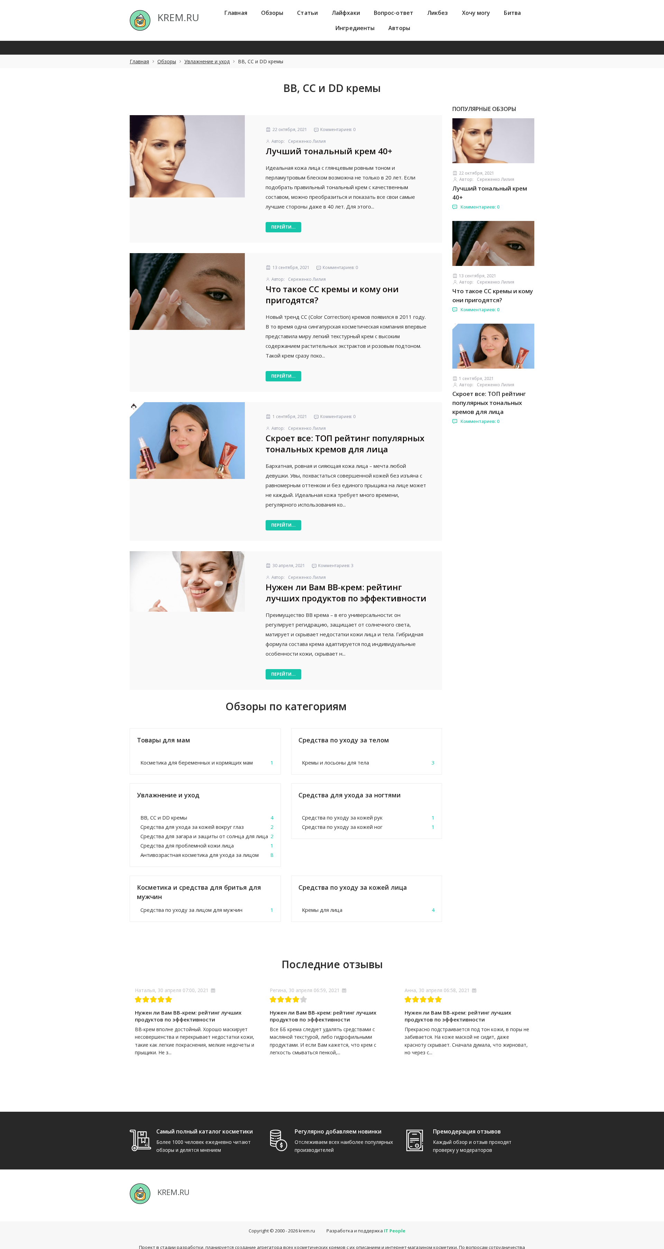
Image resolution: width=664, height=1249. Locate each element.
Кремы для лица (322, 909)
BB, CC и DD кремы (163, 817)
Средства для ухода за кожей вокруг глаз (192, 826)
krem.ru (307, 1231)
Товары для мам (163, 740)
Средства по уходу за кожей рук (342, 817)
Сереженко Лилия (307, 141)
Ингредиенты (355, 28)
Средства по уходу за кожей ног (342, 826)
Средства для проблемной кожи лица (187, 845)
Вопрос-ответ (393, 13)
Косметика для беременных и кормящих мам (196, 762)
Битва (512, 13)
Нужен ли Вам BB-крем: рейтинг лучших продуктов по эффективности (346, 592)
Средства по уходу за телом (343, 740)
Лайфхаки (346, 13)
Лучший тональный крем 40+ (329, 151)
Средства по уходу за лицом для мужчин (191, 909)
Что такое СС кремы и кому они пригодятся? (332, 294)
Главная (235, 13)
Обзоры (272, 13)
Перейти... (283, 227)
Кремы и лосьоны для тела (335, 762)
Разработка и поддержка (365, 1231)
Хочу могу (476, 13)
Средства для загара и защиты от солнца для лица (204, 836)
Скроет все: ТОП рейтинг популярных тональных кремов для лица (345, 443)
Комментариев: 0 (479, 207)
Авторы (399, 28)
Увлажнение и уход (207, 61)
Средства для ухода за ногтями (349, 795)
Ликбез (437, 13)
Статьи (307, 13)
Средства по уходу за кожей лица (352, 887)
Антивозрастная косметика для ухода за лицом (199, 854)
